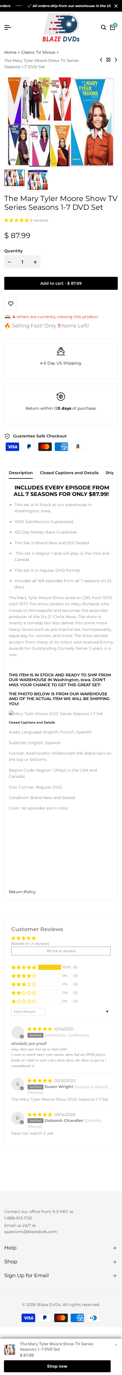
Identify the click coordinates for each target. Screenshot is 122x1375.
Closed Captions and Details (69, 472)
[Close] (115, 6)
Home (10, 52)
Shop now (57, 1366)
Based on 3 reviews (30, 943)
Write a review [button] (61, 950)
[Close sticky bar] (116, 1345)
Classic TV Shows (38, 52)
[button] (17, 220)
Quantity (13, 250)
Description (21, 472)
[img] (40, 1028)
